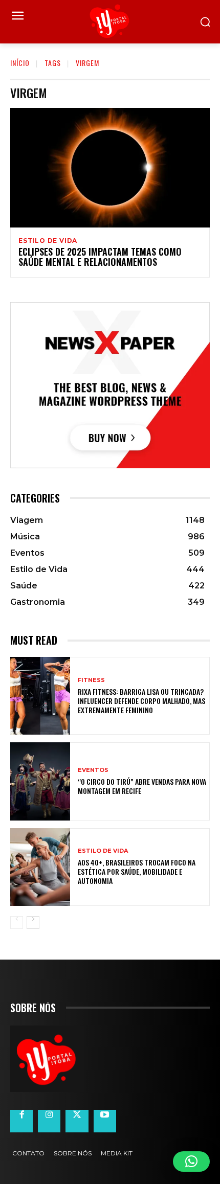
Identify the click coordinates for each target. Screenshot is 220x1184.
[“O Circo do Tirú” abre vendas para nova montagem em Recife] (40, 781)
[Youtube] (105, 1121)
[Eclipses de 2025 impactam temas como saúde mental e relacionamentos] (110, 167)
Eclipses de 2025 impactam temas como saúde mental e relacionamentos (100, 256)
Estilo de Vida (47, 241)
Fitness (91, 680)
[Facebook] (21, 1121)
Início (20, 62)
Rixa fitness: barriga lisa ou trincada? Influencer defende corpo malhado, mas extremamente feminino (141, 700)
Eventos (93, 770)
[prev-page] (16, 922)
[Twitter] (76, 1121)
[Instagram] (49, 1121)
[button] (191, 1161)
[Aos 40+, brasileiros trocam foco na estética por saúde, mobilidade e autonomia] (40, 867)
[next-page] (33, 922)
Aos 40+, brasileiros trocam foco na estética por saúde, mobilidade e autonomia (136, 871)
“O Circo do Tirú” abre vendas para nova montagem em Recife (142, 786)
